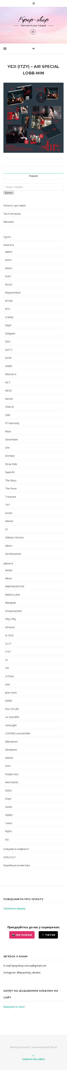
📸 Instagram (22, 934)
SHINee (9, 455)
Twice (8, 823)
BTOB (8, 300)
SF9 (7, 447)
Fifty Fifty (10, 619)
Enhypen (10, 333)
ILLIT (8, 643)
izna (7, 684)
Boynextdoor (13, 292)
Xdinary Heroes (14, 537)
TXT (7, 504)
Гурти (7, 237)
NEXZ (8, 390)
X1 (6, 529)
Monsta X (10, 374)
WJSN (8, 831)
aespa (8, 570)
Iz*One (9, 676)
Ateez (8, 268)
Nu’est (9, 398)
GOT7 (8, 349)
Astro (8, 260)
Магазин (8, 221)
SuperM (9, 472)
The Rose (11, 488)
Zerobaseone (13, 553)
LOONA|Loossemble (17, 733)
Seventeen (11, 439)
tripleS (9, 815)
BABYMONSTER (14, 586)
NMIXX (9, 757)
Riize (8, 431)
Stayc (8, 798)
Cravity (9, 317)
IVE (7, 668)
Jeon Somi (11, 692)
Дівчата (8, 563)
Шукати (9, 192)
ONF (7, 415)
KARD (8, 366)
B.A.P (8, 276)
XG (7, 839)
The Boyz (10, 480)
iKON (8, 357)
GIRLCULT (9, 857)
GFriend (9, 627)
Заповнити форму (14, 908)
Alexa (8, 578)
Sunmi (8, 806)
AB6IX (8, 251)
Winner (9, 521)
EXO (7, 341)
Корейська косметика (16, 865)
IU (6, 660)
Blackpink (10, 602)
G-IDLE (9, 635)
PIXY (8, 766)
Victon (8, 513)
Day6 (8, 325)
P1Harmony (12, 423)
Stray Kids (11, 464)
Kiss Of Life (12, 709)
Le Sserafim (12, 717)
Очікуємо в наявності (16, 849)
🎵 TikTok (48, 934)
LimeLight (11, 725)
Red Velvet (11, 782)
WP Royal (52, 1047)
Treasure (10, 496)
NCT (7, 382)
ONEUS (9, 406)
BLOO (8, 284)
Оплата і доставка (14, 205)
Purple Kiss (12, 774)
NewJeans (11, 749)
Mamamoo (11, 741)
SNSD (8, 790)
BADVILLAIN (12, 594)
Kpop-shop (34, 19)
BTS (7, 309)
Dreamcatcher (13, 611)
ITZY (8, 651)
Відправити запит (14, 1006)
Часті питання (11, 213)
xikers (8, 545)
